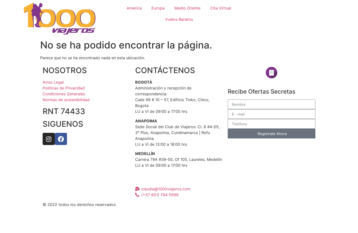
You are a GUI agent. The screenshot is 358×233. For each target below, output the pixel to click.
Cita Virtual (220, 8)
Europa (158, 8)
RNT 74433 (64, 111)
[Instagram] (49, 139)
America (134, 8)
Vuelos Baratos (179, 19)
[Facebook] (61, 139)
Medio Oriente (187, 8)
